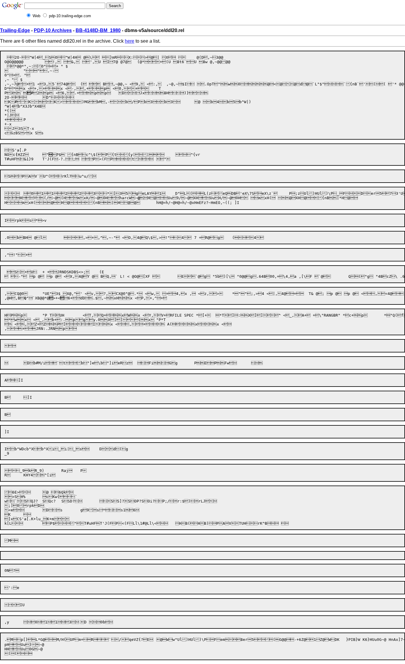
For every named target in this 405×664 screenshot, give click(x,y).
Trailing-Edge (15, 30)
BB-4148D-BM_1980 (98, 30)
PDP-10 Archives (53, 30)
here (129, 41)
